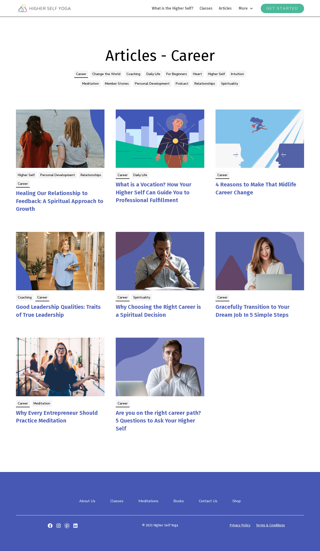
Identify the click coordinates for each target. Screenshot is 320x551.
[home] (44, 8)
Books (178, 501)
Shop (236, 501)
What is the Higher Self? (172, 8)
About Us (87, 501)
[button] (246, 8)
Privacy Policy (240, 525)
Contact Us (208, 501)
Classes (206, 8)
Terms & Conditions (270, 525)
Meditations (148, 501)
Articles (225, 8)
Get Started (282, 8)
